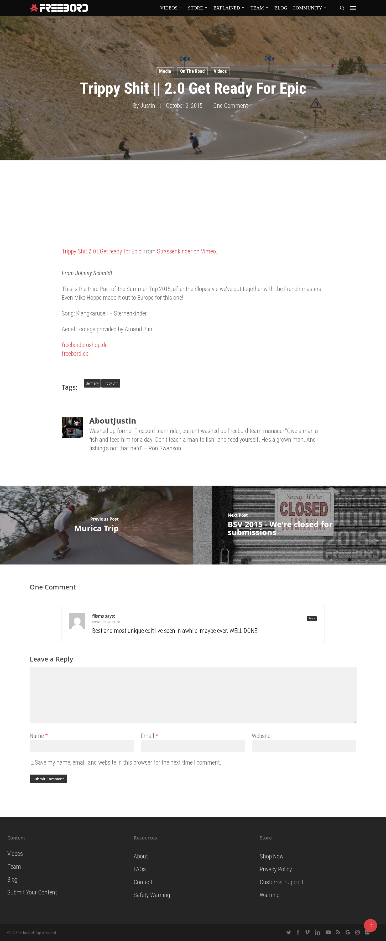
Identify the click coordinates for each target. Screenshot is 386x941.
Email (149, 736)
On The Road (192, 71)
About (141, 856)
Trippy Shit (110, 383)
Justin (147, 105)
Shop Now (272, 856)
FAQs (140, 869)
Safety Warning (152, 895)
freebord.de (75, 353)
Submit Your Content (32, 892)
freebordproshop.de (85, 345)
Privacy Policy (276, 869)
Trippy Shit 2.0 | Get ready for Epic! (102, 251)
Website (261, 736)
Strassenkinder (174, 251)
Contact (143, 882)
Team (14, 866)
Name (39, 736)
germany (92, 383)
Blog (12, 879)
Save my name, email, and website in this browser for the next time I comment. (128, 762)
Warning (270, 895)
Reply (312, 618)
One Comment (230, 105)
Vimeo (208, 251)
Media (165, 71)
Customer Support (281, 882)
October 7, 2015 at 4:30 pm (106, 622)
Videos (220, 71)
